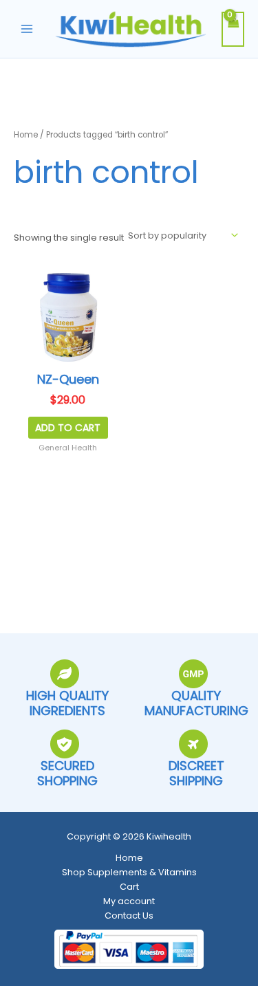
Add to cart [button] (67, 428)
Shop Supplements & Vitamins (129, 872)
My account (129, 901)
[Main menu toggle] (27, 29)
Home (26, 134)
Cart (129, 886)
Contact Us (129, 915)
